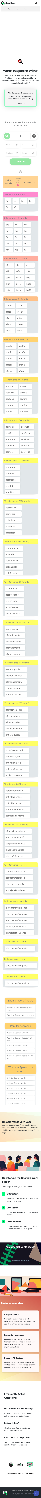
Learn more (28, 93)
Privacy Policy (28, 99)
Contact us (21, 1495)
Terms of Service (14, 99)
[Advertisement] (20, 33)
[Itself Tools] (20, 1469)
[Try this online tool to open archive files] (20, 1253)
